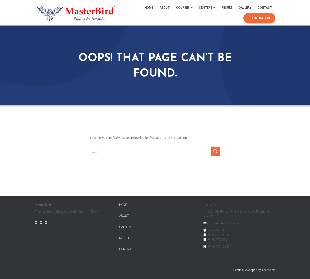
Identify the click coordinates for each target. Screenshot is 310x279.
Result (226, 7)
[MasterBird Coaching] (76, 12)
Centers (206, 7)
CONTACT (126, 249)
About (165, 7)
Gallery (245, 7)
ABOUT (124, 215)
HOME (123, 204)
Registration (259, 18)
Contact (265, 7)
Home (149, 7)
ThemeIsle (268, 270)
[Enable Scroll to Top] (301, 270)
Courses (183, 7)
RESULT (124, 238)
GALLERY (125, 227)
